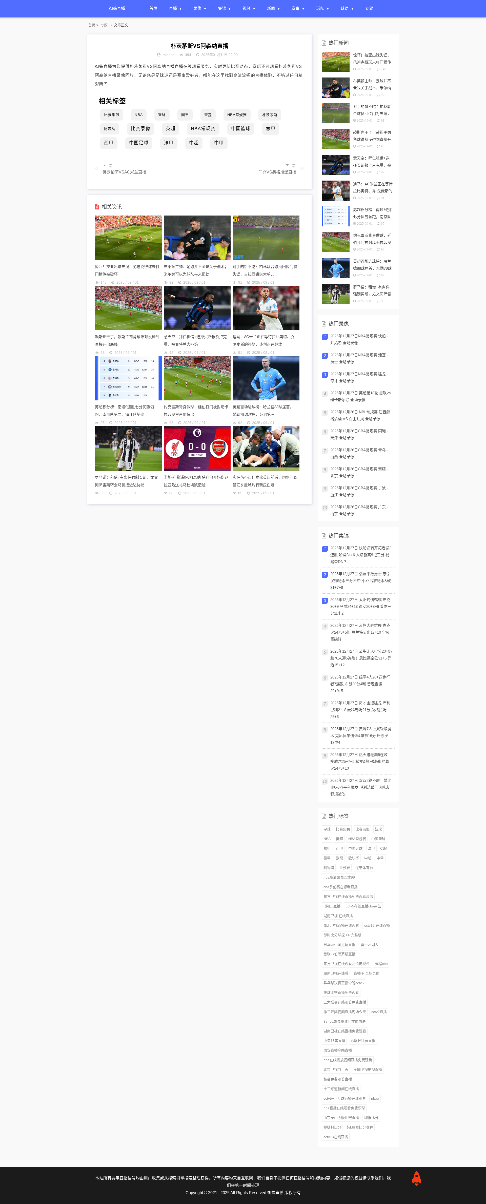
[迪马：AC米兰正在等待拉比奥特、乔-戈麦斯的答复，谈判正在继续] (266, 329)
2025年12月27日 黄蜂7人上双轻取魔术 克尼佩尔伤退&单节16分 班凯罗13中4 (360, 736)
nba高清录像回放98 (339, 877)
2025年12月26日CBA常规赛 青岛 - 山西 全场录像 (359, 453)
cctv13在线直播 (335, 1137)
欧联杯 (353, 858)
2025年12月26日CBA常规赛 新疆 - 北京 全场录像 (359, 472)
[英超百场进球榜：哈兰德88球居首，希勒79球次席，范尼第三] (266, 399)
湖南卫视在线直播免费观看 (344, 1031)
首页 (153, 8)
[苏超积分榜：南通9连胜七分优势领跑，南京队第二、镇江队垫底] (128, 399)
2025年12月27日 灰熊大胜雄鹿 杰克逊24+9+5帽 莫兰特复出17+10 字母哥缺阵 (360, 632)
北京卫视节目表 (335, 1069)
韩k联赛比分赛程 (360, 1127)
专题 (369, 8)
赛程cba (381, 964)
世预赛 (344, 868)
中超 (194, 142)
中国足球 (138, 142)
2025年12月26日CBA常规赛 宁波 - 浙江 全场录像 (359, 491)
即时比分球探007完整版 (342, 935)
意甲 (270, 128)
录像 (197, 8)
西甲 (109, 142)
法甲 (169, 142)
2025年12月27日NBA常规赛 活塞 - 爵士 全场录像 (359, 358)
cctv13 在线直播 (377, 925)
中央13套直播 (334, 1041)
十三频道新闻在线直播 (341, 1089)
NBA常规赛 (237, 115)
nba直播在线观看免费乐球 (344, 1108)
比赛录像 (140, 128)
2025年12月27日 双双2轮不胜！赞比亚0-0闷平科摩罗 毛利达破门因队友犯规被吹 (360, 787)
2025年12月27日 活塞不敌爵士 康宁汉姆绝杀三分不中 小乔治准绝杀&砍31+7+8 (360, 581)
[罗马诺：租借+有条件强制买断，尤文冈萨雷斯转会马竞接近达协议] (128, 469)
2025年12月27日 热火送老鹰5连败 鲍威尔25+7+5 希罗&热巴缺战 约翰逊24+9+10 (359, 761)
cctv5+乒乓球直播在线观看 (344, 1098)
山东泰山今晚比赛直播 (341, 1118)
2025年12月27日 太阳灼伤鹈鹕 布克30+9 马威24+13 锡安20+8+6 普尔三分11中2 (360, 606)
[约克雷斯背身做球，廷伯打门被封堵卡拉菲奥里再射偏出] (197, 399)
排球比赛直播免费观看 (341, 993)
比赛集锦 (111, 115)
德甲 (327, 858)
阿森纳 (109, 129)
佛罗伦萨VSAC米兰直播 (124, 172)
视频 (246, 8)
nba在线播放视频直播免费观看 (347, 1060)
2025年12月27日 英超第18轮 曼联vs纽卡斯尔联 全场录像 (360, 396)
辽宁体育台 (364, 868)
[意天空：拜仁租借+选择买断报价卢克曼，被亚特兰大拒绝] (197, 329)
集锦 (222, 8)
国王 (185, 115)
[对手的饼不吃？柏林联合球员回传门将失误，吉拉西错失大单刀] (266, 259)
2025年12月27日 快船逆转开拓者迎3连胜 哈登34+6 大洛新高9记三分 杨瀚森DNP (360, 555)
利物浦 (328, 868)
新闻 (271, 8)
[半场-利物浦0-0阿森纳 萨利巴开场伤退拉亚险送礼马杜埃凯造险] (197, 469)
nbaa (375, 1098)
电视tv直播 (331, 906)
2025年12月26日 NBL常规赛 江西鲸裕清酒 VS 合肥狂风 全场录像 (360, 415)
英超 (170, 128)
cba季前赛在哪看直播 (340, 887)
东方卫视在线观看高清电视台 (346, 964)
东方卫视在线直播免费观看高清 (348, 897)
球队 (320, 8)
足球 (327, 829)
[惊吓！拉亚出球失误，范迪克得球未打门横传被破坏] (128, 259)
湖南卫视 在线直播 (338, 916)
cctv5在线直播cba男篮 (363, 906)
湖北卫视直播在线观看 (341, 925)
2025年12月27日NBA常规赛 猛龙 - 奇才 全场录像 (359, 377)
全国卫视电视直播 (368, 1069)
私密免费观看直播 (337, 1079)
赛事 (296, 8)
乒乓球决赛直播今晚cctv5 (343, 983)
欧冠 (339, 858)
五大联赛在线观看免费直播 (344, 1002)
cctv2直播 (379, 1012)
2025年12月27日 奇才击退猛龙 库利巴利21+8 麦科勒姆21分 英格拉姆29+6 (360, 710)
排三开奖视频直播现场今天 (344, 1012)
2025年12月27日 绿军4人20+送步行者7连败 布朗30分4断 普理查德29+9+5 (360, 684)
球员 (345, 8)
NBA (139, 115)
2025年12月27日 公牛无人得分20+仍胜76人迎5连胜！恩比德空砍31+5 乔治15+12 (361, 658)
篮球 (162, 115)
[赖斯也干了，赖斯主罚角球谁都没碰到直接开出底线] (128, 329)
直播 (173, 8)
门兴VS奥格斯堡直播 (277, 172)
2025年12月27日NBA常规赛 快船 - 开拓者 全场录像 (359, 339)
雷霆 (208, 115)
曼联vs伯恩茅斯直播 (339, 954)
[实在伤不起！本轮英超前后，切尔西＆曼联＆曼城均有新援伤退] (266, 469)
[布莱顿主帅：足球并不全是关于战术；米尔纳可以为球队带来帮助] (197, 259)
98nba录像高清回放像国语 (344, 1021)
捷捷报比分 (332, 1127)
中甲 (219, 142)
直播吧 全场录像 (366, 973)
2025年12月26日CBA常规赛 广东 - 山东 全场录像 (359, 510)
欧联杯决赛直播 (363, 1041)
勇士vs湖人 (369, 945)
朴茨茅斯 (269, 115)
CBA (383, 848)
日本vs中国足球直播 (339, 945)
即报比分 (371, 1118)
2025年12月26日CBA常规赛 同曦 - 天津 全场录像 (359, 434)
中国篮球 (240, 128)
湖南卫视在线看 (335, 973)
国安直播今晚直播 (337, 1050)
